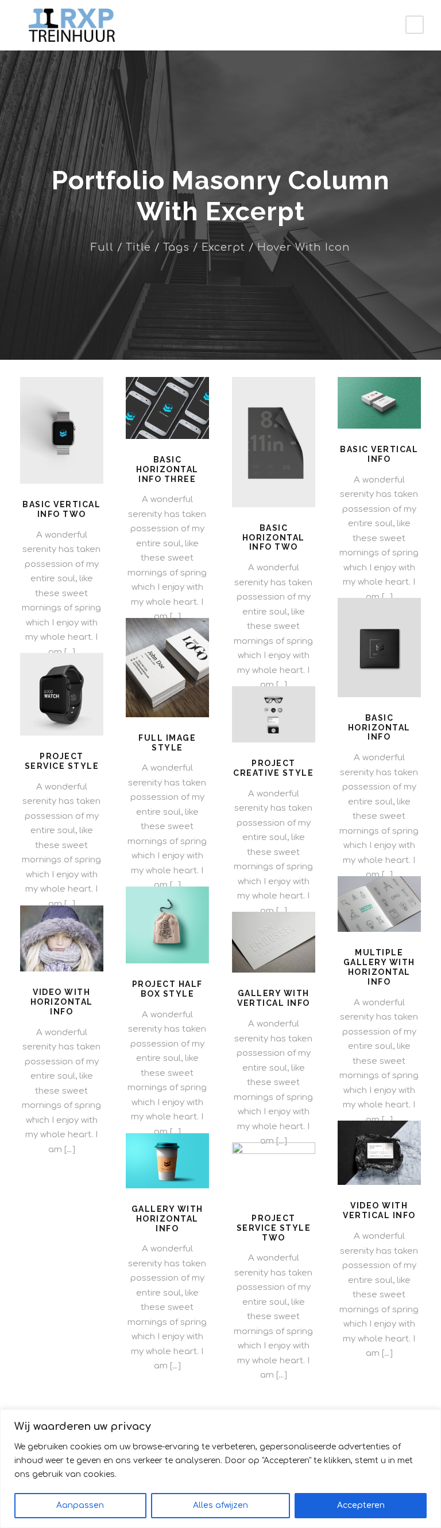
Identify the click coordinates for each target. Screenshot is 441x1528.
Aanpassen (80, 1505)
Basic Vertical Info (379, 454)
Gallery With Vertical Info (273, 998)
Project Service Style (62, 761)
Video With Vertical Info (379, 1210)
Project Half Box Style (167, 988)
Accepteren (361, 1505)
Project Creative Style (273, 768)
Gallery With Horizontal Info (167, 1218)
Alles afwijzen (220, 1505)
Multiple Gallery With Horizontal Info (379, 967)
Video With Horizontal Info (61, 1001)
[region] (220, 1468)
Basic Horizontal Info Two (273, 537)
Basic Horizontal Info (379, 727)
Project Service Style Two (274, 1228)
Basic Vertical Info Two (61, 509)
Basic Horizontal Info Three (167, 469)
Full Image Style (167, 742)
